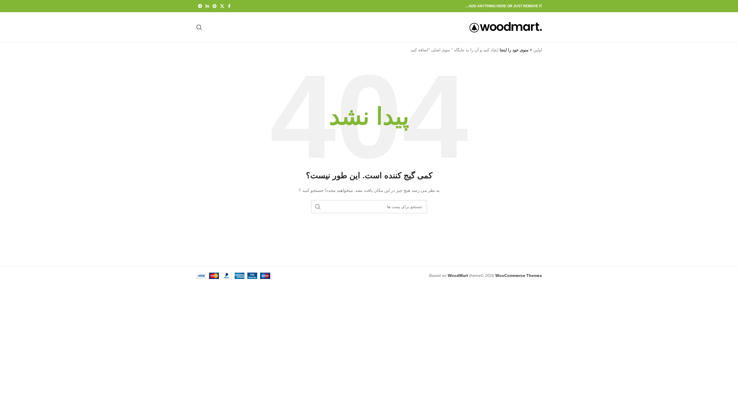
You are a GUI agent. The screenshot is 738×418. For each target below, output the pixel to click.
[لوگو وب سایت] (505, 27)
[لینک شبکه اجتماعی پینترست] (214, 6)
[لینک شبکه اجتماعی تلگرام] (200, 6)
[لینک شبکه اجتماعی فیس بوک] (229, 6)
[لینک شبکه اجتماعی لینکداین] (207, 6)
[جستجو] (199, 27)
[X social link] (222, 6)
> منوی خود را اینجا (515, 50)
